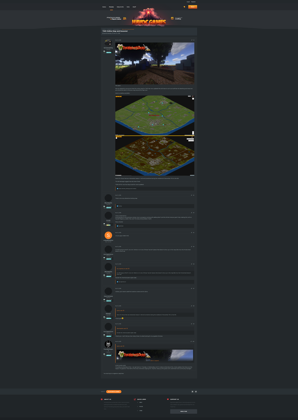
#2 (193, 195)
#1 (193, 40)
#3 (193, 212)
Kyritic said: (120, 310)
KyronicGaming (107, 33)
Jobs (140, 410)
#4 (193, 232)
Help (140, 402)
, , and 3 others (127, 188)
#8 (193, 305)
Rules (141, 406)
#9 (193, 323)
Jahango (108, 313)
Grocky (108, 220)
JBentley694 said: (121, 328)
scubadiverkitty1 (108, 240)
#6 (193, 264)
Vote (128, 7)
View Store (183, 411)
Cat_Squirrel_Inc (108, 254)
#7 (193, 288)
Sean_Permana (108, 296)
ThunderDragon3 (108, 349)
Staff (134, 7)
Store (192, 7)
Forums (111, 7)
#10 (193, 341)
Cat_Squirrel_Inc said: (122, 268)
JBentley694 (108, 203)
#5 (193, 246)
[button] (120, 7)
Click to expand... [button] (155, 360)
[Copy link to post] (191, 40)
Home (104, 7)
